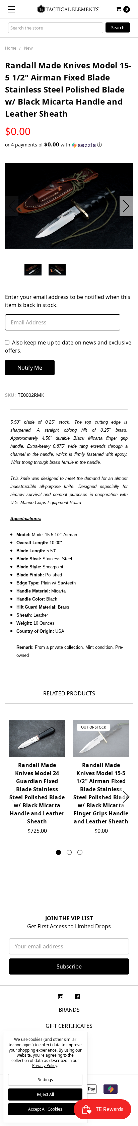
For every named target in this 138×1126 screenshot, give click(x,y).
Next (126, 206)
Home (10, 48)
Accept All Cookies (45, 1109)
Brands (69, 1009)
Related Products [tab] (69, 693)
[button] (69, 144)
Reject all (45, 1094)
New (28, 48)
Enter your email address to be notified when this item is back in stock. (67, 301)
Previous (11, 206)
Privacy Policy (44, 1065)
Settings (45, 1079)
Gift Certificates (69, 1025)
